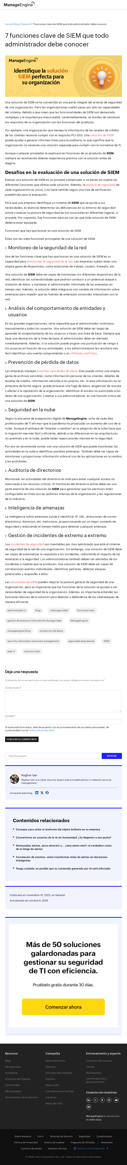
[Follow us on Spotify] (88, 1106)
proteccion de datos (51, 631)
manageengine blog (19, 631)
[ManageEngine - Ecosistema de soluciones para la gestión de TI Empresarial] (19, 6)
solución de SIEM (102, 135)
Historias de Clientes (18, 1079)
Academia (11, 1072)
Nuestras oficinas (57, 1148)
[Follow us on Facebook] (102, 1100)
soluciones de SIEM (24, 582)
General (60, 895)
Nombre (10, 716)
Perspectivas (13, 1066)
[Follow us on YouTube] (116, 1100)
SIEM (106, 641)
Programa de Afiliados (83, 1142)
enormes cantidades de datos (57, 371)
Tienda (90, 1066)
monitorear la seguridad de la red (50, 261)
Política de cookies (54, 1142)
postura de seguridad (100, 184)
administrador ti (16, 610)
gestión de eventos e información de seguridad (34, 620)
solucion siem (32, 651)
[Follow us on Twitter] (95, 1100)
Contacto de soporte (99, 1060)
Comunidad (12, 1085)
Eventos (50, 1079)
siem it (11, 651)
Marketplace (93, 1072)
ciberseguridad (59, 610)
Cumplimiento (104, 1136)
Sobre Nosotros (55, 1060)
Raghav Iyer (29, 775)
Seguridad (84, 1136)
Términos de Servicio (61, 1136)
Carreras (51, 1097)
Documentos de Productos (21, 1097)
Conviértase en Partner (60, 1091)
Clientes (51, 1066)
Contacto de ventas (31, 1148)
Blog (8, 1060)
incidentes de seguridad (27, 544)
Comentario (12, 688)
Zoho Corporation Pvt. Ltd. (49, 1157)
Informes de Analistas (59, 1072)
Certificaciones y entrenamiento (96, 1080)
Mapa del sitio (54, 1103)
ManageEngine (79, 620)
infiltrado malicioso (83, 353)
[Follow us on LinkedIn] (88, 1100)
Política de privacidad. (41, 730)
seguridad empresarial (81, 641)
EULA (40, 1136)
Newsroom (52, 1085)
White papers (13, 1091)
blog (38, 610)
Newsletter (107, 1142)
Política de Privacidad (26, 1142)
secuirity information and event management (33, 641)
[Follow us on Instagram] (109, 1100)
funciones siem (86, 610)
